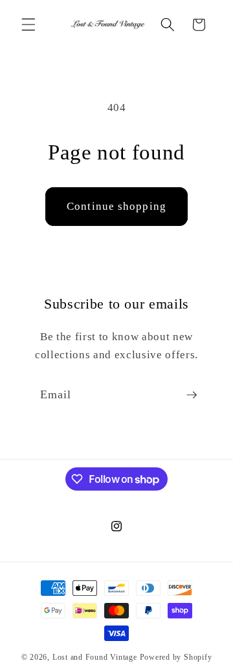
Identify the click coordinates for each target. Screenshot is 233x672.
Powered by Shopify (176, 657)
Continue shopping (116, 206)
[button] (28, 24)
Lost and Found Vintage (94, 657)
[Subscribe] (191, 395)
